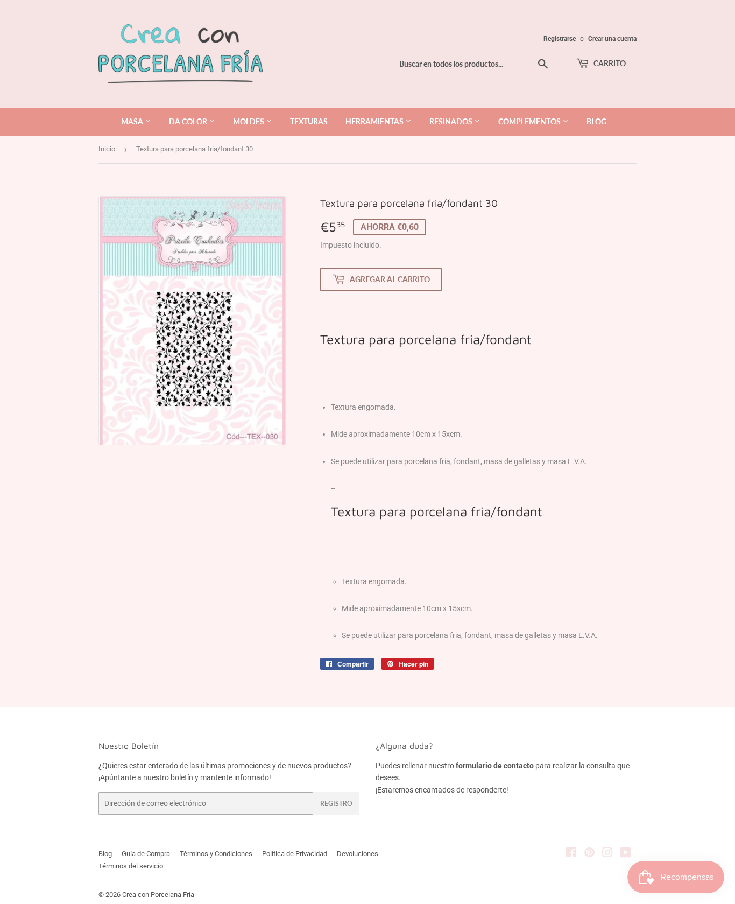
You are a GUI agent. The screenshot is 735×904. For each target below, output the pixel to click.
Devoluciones (357, 854)
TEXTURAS (309, 121)
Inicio (106, 149)
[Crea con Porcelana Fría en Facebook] (571, 854)
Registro (336, 804)
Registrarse (559, 39)
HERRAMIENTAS (375, 121)
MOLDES (249, 121)
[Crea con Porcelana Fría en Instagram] (607, 854)
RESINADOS (451, 121)
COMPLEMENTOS (530, 121)
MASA (133, 121)
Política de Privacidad (294, 854)
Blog (105, 854)
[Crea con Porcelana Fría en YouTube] (625, 854)
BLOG (596, 121)
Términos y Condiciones (216, 854)
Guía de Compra (146, 854)
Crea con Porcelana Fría (158, 895)
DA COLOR (189, 121)
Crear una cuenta (612, 39)
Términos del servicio (130, 866)
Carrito (609, 63)
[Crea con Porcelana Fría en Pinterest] (589, 854)
